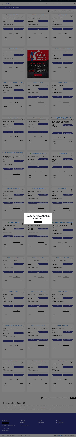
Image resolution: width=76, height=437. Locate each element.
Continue (38, 221)
